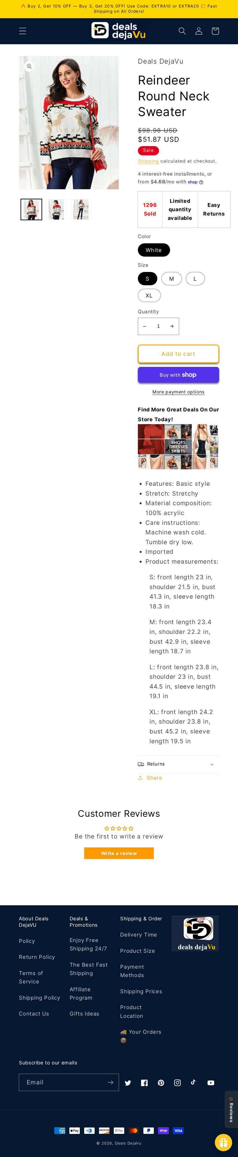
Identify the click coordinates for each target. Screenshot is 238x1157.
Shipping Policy (39, 997)
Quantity (148, 311)
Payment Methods (132, 970)
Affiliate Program (81, 993)
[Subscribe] (110, 1082)
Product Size (137, 951)
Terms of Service (31, 977)
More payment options (178, 392)
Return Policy (37, 957)
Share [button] (155, 778)
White (154, 250)
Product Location (131, 1011)
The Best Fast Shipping (89, 968)
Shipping (148, 161)
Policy (27, 941)
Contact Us (34, 1013)
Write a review (119, 853)
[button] (22, 31)
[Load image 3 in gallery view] (81, 209)
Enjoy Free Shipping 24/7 (88, 944)
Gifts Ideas (85, 1013)
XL (149, 295)
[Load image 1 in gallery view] (31, 209)
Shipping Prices (141, 991)
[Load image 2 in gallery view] (56, 209)
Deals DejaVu (128, 1143)
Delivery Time (138, 934)
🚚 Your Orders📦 (141, 1036)
